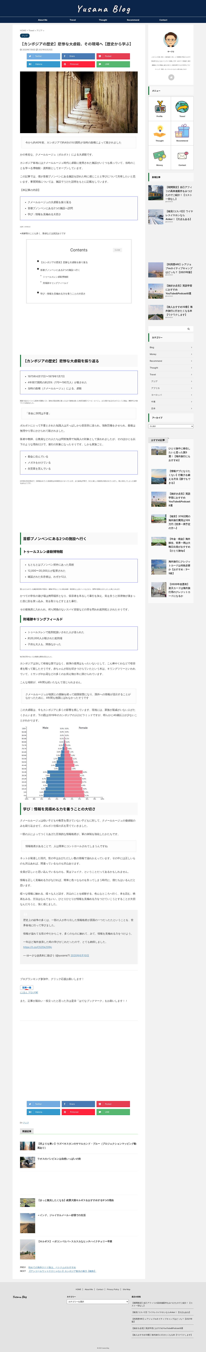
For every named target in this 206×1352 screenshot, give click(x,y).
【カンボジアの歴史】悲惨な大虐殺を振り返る (64, 262)
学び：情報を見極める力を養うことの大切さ (63, 293)
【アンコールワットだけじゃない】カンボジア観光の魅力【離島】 (62, 1271)
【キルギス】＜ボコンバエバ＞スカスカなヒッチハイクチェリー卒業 (74, 1241)
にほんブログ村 (29, 992)
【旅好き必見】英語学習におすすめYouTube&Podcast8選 (157, 1328)
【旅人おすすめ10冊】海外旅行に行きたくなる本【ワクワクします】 (179, 310)
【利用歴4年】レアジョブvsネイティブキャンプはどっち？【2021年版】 (179, 268)
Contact (163, 20)
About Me (42, 20)
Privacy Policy (113, 1289)
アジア (26, 1122)
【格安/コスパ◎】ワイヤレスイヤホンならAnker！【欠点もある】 (179, 215)
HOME (78, 1289)
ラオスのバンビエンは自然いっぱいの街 (59, 1158)
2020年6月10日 (80, 955)
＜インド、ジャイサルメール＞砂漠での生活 (61, 1215)
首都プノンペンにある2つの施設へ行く (60, 270)
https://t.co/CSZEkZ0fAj (37, 947)
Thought (103, 20)
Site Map (126, 1289)
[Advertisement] (79, 331)
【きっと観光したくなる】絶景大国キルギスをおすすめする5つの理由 (75, 1200)
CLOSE (117, 250)
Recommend (133, 20)
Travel (73, 20)
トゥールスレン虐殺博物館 (55, 276)
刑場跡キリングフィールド (55, 283)
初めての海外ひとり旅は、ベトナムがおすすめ (52, 1267)
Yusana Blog (20, 1297)
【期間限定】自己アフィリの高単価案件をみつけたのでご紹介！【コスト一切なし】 (162, 1304)
